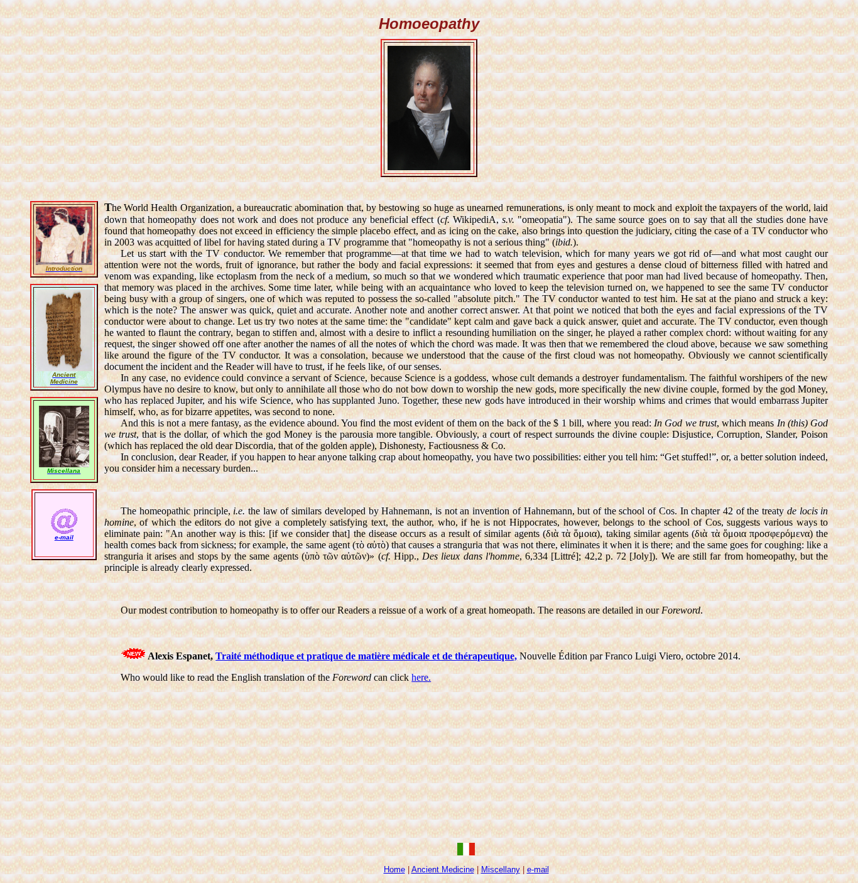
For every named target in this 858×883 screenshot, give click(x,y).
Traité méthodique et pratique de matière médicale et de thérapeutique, (366, 656)
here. (421, 677)
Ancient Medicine (442, 869)
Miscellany (500, 869)
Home (394, 869)
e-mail (538, 869)
